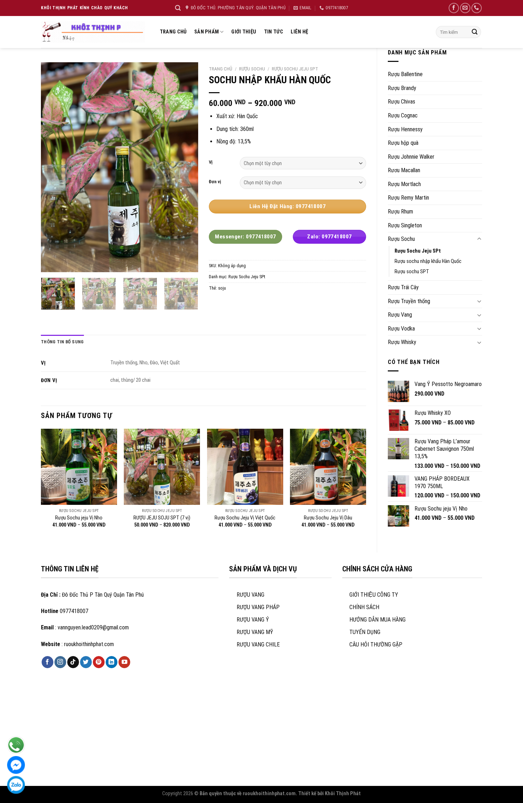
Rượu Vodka (401, 328)
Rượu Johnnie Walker (411, 156)
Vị (210, 162)
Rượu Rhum (400, 211)
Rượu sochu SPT (412, 272)
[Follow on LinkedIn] (111, 662)
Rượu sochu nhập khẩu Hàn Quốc (428, 261)
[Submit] (475, 32)
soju (222, 288)
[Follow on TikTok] (73, 662)
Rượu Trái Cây (403, 287)
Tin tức (273, 32)
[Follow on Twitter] (86, 662)
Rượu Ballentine (405, 74)
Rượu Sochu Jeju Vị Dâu (328, 518)
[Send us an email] (465, 8)
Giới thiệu (243, 32)
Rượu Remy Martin (408, 197)
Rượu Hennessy (405, 129)
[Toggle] (479, 239)
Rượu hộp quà (403, 142)
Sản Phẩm (206, 32)
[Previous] (53, 167)
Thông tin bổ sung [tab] (62, 341)
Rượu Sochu (401, 239)
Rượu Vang (400, 314)
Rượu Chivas (401, 101)
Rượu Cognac (403, 115)
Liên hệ (299, 32)
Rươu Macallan (404, 170)
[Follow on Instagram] (60, 662)
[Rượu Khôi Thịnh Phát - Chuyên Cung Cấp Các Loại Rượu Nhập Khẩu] (93, 32)
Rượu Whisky (402, 342)
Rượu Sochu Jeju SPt (418, 251)
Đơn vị (215, 181)
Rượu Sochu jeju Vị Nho (78, 518)
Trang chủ (173, 32)
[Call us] (476, 8)
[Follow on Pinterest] (99, 662)
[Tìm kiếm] (178, 8)
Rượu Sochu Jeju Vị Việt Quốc (245, 518)
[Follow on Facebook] (454, 8)
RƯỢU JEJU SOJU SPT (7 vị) (161, 518)
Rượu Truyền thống (409, 301)
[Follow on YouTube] (124, 662)
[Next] (186, 167)
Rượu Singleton (405, 225)
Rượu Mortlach (404, 184)
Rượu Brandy (402, 88)
